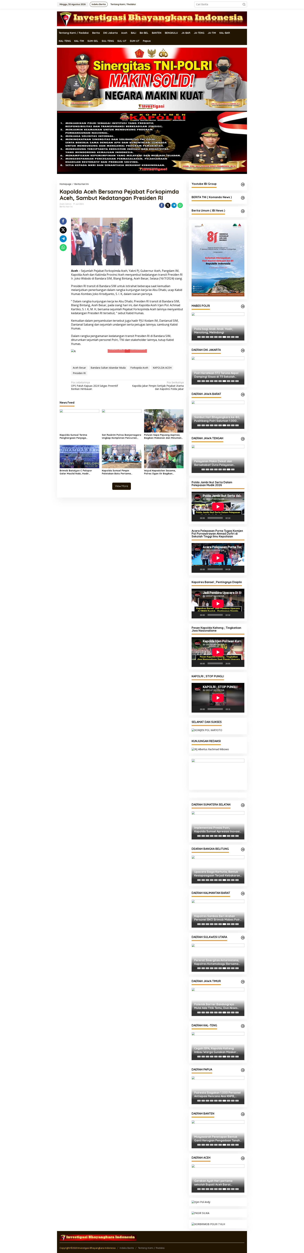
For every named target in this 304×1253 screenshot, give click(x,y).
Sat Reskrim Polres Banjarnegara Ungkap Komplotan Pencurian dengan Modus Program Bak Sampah (121, 436)
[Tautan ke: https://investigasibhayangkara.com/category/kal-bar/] (243, 893)
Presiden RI (79, 373)
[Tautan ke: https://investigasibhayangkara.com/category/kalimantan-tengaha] (243, 1026)
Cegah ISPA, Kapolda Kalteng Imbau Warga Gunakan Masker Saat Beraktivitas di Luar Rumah (216, 1050)
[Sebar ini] (161, 205)
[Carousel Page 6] (220, 337)
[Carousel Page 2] (203, 337)
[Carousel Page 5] (216, 337)
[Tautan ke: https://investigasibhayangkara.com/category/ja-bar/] (243, 394)
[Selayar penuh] (240, 518)
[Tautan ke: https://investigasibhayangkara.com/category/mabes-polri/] (243, 306)
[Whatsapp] (180, 205)
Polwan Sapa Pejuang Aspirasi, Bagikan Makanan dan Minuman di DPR (162, 436)
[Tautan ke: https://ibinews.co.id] (243, 211)
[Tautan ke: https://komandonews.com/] (243, 198)
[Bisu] (234, 518)
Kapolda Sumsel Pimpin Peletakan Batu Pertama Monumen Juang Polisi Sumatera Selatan (121, 472)
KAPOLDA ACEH (162, 367)
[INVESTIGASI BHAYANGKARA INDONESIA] (152, 18)
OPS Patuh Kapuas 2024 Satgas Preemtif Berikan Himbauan (94, 385)
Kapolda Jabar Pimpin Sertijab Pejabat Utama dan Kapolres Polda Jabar (157, 385)
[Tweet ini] (167, 205)
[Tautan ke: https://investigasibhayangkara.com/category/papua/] (243, 1070)
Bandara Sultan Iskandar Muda (108, 367)
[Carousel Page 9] (233, 337)
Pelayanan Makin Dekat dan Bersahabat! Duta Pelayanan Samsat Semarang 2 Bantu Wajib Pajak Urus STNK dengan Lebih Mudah (216, 463)
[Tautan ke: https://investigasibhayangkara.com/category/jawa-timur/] (243, 982)
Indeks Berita (127, 1247)
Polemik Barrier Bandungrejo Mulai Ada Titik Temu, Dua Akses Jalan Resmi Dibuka (215, 1006)
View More (121, 486)
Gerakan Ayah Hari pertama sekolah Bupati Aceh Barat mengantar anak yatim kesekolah (217, 1182)
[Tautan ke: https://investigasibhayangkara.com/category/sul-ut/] (243, 938)
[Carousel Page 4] (211, 337)
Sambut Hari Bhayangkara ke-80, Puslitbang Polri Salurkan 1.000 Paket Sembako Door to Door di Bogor (217, 419)
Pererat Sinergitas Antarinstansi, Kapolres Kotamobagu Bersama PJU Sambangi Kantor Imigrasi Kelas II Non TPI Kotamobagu (216, 962)
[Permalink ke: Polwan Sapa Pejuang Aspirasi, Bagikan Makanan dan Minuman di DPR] (164, 420)
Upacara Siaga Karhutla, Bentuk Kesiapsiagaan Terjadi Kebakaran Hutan (217, 873)
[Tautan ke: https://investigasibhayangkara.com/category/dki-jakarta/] (243, 350)
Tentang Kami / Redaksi (151, 1247)
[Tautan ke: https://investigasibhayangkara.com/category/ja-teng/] (243, 439)
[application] (218, 506)
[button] (244, 4)
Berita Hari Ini (66, 206)
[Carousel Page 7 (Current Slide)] (224, 337)
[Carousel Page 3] (207, 337)
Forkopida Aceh (139, 367)
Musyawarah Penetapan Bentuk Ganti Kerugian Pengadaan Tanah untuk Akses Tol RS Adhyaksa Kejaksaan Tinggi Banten (217, 1138)
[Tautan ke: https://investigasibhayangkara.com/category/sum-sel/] (243, 805)
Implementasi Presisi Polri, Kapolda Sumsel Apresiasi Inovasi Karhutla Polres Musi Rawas (217, 829)
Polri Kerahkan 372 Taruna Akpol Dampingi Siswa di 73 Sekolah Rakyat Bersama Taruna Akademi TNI (217, 375)
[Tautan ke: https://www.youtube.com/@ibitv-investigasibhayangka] (243, 184)
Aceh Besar (79, 367)
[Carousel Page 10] (237, 337)
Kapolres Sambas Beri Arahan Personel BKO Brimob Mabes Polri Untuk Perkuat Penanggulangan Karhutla (217, 918)
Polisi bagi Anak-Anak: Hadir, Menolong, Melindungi (213, 330)
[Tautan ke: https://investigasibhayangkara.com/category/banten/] (243, 1114)
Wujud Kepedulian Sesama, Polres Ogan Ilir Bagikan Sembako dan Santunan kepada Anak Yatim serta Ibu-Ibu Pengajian (163, 472)
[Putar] (196, 518)
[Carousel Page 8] (228, 337)
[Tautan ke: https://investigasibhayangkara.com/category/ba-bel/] (243, 849)
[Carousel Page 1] (199, 337)
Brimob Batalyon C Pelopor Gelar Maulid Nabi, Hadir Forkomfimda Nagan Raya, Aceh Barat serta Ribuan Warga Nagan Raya (79, 472)
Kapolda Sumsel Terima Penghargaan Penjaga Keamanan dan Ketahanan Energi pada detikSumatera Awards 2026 (79, 436)
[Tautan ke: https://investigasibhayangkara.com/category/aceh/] (243, 1158)
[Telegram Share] (174, 205)
